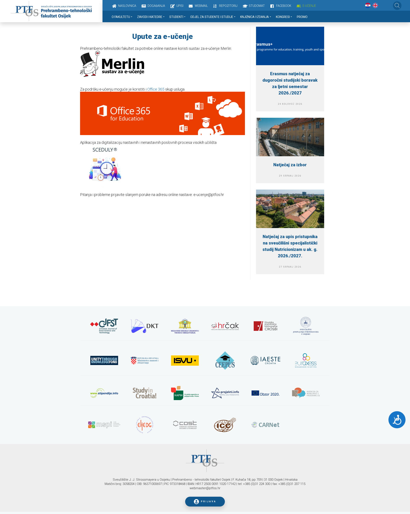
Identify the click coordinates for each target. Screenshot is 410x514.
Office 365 (155, 89)
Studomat (257, 5)
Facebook (283, 5)
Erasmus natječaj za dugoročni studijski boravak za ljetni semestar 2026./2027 (290, 83)
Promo (302, 17)
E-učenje (309, 5)
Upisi (179, 5)
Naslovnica (127, 5)
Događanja (156, 5)
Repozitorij (228, 5)
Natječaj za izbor (290, 164)
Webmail (201, 5)
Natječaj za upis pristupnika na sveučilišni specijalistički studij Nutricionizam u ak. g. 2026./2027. (290, 246)
